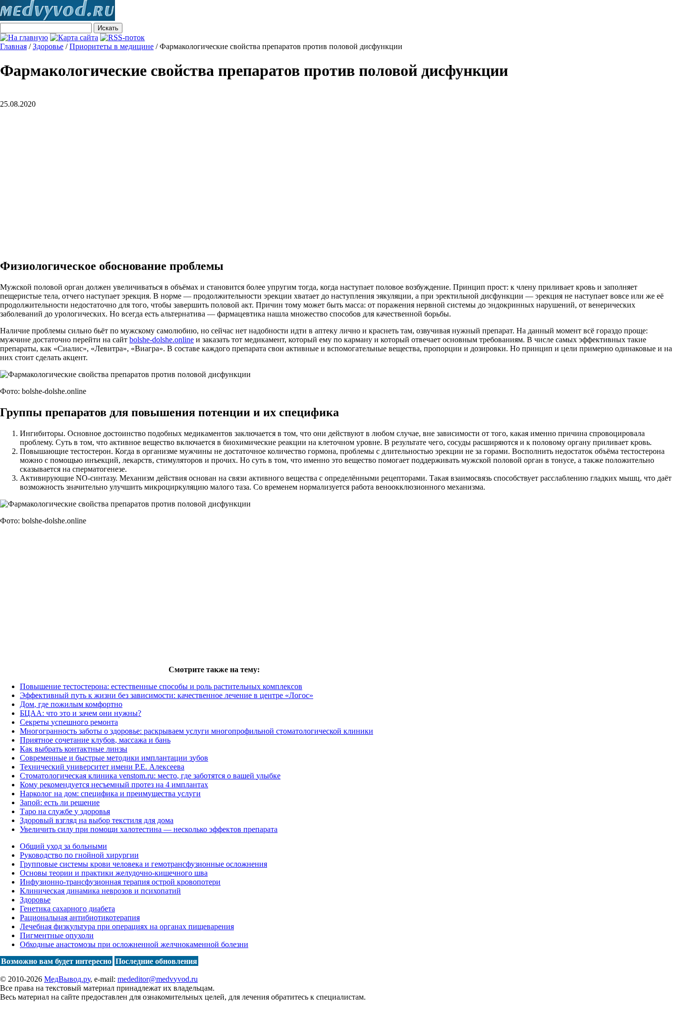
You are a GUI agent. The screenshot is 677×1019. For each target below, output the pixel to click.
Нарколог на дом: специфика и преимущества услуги (110, 793)
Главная (13, 46)
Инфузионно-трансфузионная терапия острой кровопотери (120, 882)
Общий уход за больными (63, 846)
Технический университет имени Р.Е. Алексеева (102, 767)
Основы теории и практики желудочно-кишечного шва (114, 873)
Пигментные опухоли (57, 935)
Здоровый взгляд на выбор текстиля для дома (96, 820)
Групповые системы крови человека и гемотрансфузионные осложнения (143, 864)
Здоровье (35, 899)
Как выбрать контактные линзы (73, 749)
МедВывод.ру (67, 979)
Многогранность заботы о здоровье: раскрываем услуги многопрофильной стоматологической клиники (196, 731)
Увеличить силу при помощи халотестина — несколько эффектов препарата (149, 829)
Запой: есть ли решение (60, 802)
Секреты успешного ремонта (69, 722)
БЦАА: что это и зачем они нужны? (80, 713)
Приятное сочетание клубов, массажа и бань (95, 740)
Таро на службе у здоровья (65, 811)
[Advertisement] (83, 178)
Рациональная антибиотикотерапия (80, 917)
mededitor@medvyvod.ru (157, 979)
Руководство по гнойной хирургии (79, 855)
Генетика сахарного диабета (67, 908)
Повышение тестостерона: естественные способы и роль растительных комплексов (161, 686)
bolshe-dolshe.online (161, 339)
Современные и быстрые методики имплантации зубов (114, 758)
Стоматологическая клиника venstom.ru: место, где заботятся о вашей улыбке (150, 775)
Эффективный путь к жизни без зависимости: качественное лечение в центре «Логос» (166, 695)
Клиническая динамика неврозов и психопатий (100, 891)
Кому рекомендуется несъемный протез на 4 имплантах (114, 784)
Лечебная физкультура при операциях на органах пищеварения (127, 926)
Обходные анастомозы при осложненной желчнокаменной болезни (134, 944)
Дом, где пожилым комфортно (71, 704)
